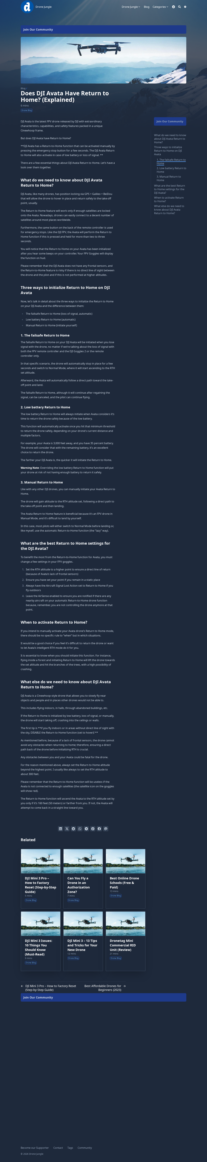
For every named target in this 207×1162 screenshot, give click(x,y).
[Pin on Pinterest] (92, 828)
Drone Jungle (44, 7)
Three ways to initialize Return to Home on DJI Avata (168, 150)
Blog (23, 88)
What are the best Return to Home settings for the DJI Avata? (169, 189)
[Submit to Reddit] (73, 828)
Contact (58, 1148)
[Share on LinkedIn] (60, 828)
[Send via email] (105, 828)
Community (85, 1148)
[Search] (179, 7)
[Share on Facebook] (99, 828)
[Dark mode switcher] (185, 7)
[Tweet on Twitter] (67, 828)
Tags (70, 1148)
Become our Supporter (35, 1148)
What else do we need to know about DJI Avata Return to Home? (169, 209)
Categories (159, 7)
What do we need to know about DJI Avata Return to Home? (170, 138)
